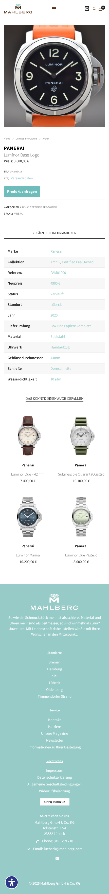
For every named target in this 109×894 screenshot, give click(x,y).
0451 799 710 (63, 841)
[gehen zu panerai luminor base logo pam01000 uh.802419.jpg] (54, 76)
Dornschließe (60, 368)
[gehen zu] (94, 9)
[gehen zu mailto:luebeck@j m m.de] (57, 859)
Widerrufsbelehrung (54, 791)
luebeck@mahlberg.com (63, 849)
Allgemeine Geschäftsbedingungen (54, 784)
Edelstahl (57, 336)
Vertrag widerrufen (54, 802)
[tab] (54, 233)
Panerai (14, 148)
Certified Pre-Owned (26, 139)
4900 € (55, 283)
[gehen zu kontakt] (87, 9)
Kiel (54, 676)
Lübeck (56, 304)
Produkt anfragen (22, 191)
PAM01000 (58, 272)
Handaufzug (60, 347)
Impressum (54, 770)
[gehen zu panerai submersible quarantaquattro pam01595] (81, 436)
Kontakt (54, 720)
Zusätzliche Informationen (54, 233)
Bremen (54, 662)
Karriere (54, 726)
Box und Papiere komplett (70, 326)
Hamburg (54, 669)
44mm (55, 358)
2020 (54, 315)
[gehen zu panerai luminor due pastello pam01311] (81, 517)
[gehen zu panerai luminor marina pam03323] (28, 517)
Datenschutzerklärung (54, 777)
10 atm (55, 379)
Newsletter (54, 740)
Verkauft (57, 294)
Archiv (46, 139)
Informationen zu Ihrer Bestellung (54, 747)
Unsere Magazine (54, 733)
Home (7, 139)
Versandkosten (22, 178)
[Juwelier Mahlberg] (18, 10)
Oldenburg (54, 689)
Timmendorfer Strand (54, 696)
